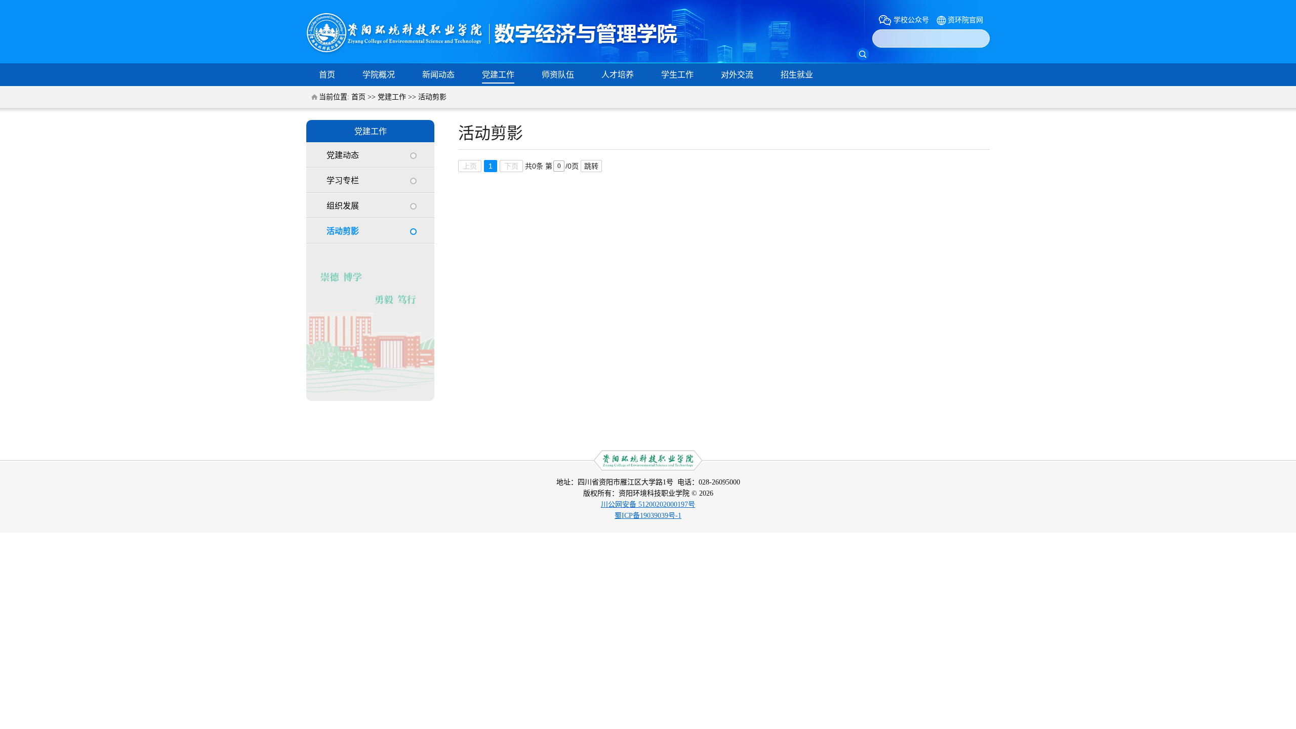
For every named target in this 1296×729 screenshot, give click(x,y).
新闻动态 (438, 74)
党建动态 (343, 155)
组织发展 (343, 205)
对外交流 (737, 74)
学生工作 (677, 74)
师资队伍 (558, 74)
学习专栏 (343, 180)
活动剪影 (432, 97)
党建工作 (498, 74)
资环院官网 (965, 20)
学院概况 (378, 74)
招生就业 (797, 74)
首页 (327, 74)
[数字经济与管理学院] (493, 52)
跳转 (591, 166)
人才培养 (617, 74)
